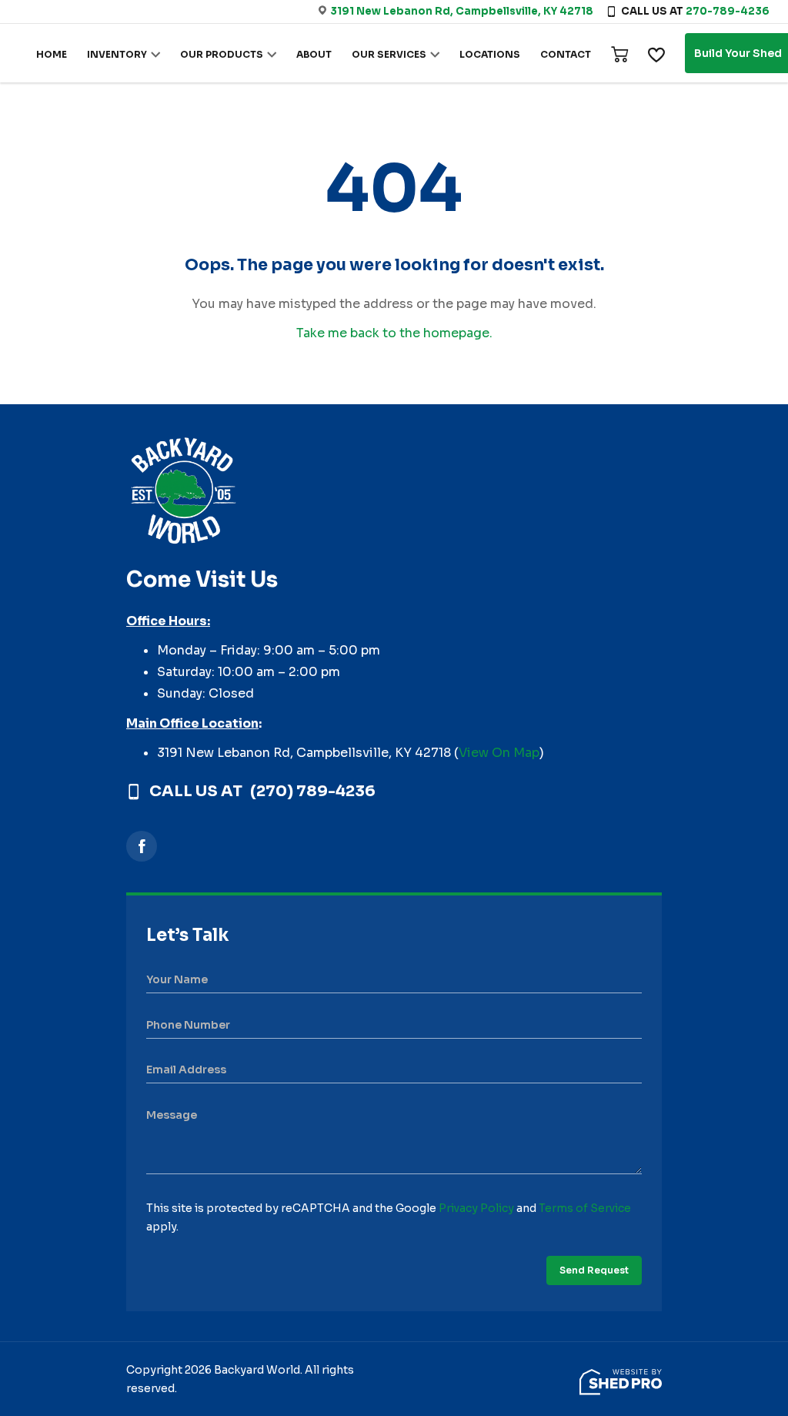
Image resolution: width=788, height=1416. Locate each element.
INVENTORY (117, 54)
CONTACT (565, 54)
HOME (51, 54)
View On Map (499, 753)
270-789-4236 (728, 11)
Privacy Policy (476, 1208)
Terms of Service (585, 1208)
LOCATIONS (489, 54)
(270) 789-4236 (313, 791)
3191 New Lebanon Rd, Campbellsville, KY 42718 (461, 11)
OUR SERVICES (389, 54)
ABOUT (314, 54)
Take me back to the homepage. (394, 333)
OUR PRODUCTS (221, 54)
